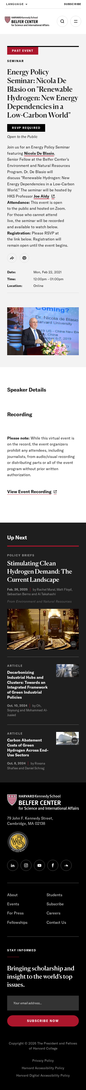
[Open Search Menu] (62, 21)
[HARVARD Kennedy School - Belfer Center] (27, 21)
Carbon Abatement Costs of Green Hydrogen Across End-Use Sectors (27, 747)
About (12, 894)
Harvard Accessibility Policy (43, 1068)
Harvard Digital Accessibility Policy (43, 1075)
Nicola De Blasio (39, 153)
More (75, 21)
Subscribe (72, 4)
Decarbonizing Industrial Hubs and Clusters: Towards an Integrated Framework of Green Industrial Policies (27, 685)
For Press (15, 913)
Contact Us (56, 922)
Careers (53, 913)
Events (13, 904)
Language (15, 4)
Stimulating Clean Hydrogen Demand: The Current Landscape (39, 571)
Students (54, 894)
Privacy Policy (43, 1060)
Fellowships (17, 922)
